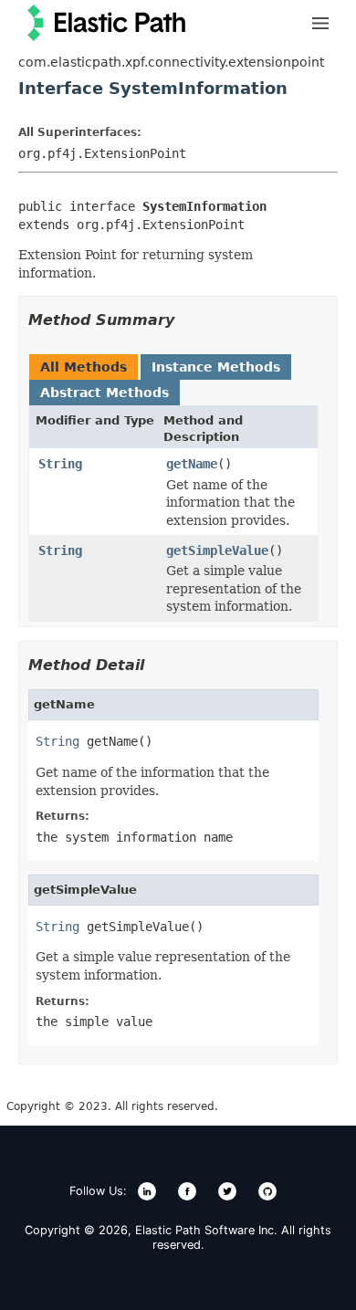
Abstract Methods (104, 392)
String (60, 463)
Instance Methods (216, 367)
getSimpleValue (217, 550)
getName (191, 463)
